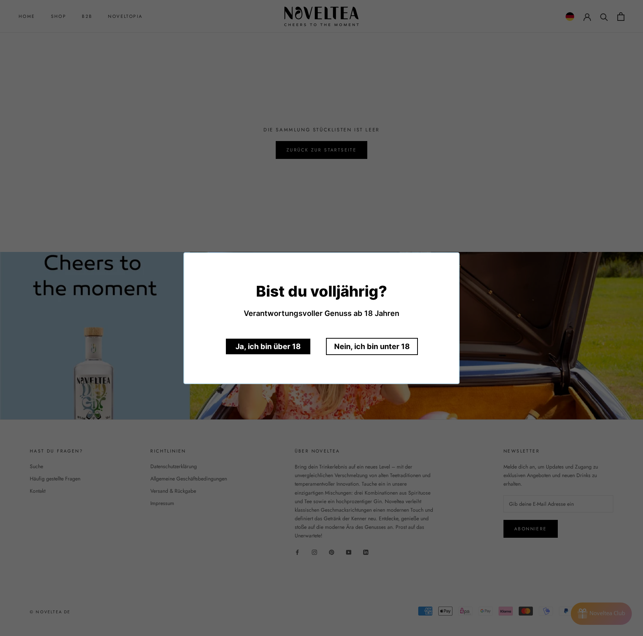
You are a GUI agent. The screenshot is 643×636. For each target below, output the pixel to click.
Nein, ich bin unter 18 (372, 346)
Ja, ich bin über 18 (268, 346)
